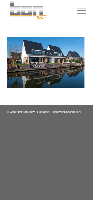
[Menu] (79, 10)
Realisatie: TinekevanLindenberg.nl (59, 111)
